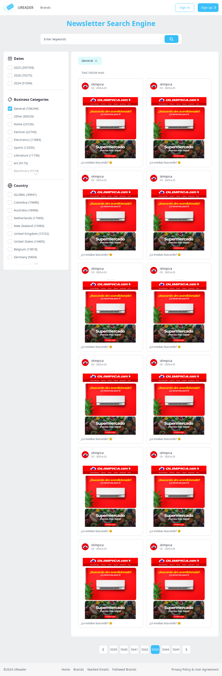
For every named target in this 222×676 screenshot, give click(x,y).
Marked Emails (98, 669)
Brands (45, 7)
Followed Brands (124, 669)
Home (66, 669)
